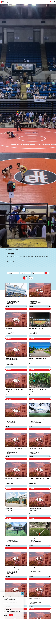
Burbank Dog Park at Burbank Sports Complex (16, 448)
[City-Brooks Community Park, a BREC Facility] (40, 469)
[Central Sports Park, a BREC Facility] (40, 440)
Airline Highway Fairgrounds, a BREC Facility (39, 299)
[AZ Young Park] (16, 319)
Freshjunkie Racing (33, 567)
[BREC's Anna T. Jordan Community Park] (40, 349)
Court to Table (8, 508)
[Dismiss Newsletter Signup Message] (22, 593)
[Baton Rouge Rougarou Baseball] (40, 319)
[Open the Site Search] (52, 1)
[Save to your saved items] (7, 296)
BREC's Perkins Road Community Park (37, 419)
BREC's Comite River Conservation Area (38, 389)
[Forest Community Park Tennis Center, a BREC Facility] (16, 559)
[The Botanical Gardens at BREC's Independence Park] (16, 349)
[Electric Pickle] (16, 529)
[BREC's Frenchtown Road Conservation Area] (16, 410)
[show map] (6, 302)
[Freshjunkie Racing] (40, 559)
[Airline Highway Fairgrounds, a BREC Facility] (40, 290)
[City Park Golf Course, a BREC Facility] (16, 469)
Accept (11, 615)
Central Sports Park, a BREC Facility (37, 448)
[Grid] (46, 273)
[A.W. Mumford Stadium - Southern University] (16, 290)
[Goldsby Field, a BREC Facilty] (40, 590)
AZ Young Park (8, 328)
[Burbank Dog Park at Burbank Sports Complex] (16, 440)
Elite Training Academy (34, 538)
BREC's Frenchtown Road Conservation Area (15, 419)
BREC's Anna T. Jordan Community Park (38, 358)
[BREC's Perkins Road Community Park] (40, 410)
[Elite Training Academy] (40, 529)
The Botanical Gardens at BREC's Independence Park (11, 359)
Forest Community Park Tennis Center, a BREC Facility (12, 568)
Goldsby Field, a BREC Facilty (35, 598)
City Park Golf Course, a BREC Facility (13, 478)
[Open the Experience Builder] (50, 1)
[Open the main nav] (55, 2)
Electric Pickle (8, 538)
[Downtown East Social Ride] (40, 499)
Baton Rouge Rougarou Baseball (36, 328)
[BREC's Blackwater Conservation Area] (16, 380)
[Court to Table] (16, 499)
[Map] (48, 273)
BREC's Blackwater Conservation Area (14, 389)
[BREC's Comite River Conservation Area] (40, 380)
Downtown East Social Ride (35, 508)
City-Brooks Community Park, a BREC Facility (39, 478)
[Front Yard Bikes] (16, 590)
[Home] (4, 2)
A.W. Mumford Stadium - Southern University (15, 299)
